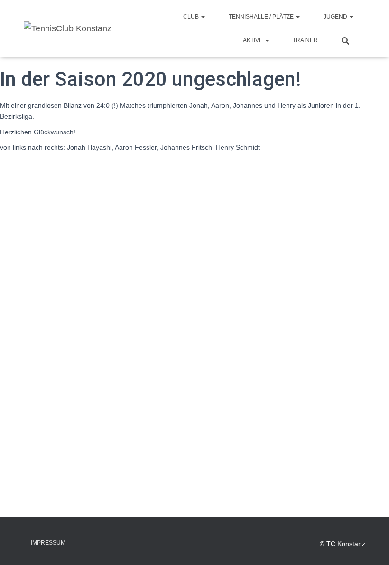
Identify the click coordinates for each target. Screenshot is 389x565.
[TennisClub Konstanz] (68, 28)
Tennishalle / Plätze (262, 16)
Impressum (48, 542)
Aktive (253, 40)
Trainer (305, 40)
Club (191, 16)
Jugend (336, 16)
